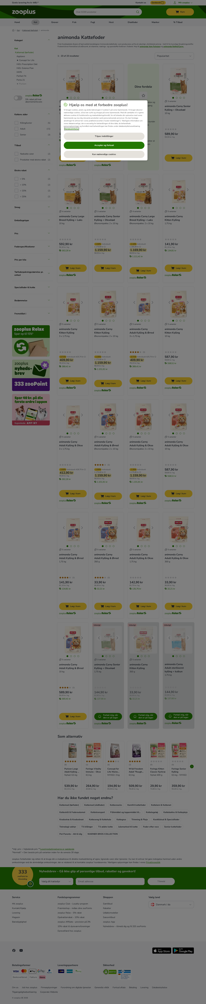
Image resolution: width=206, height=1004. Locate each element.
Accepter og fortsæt (104, 145)
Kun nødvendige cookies (104, 154)
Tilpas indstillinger (104, 136)
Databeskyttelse (72, 129)
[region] (104, 130)
